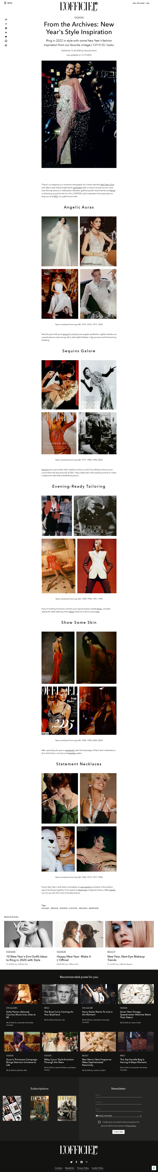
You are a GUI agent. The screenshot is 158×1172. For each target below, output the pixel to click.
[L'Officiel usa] (79, 6)
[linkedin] (6, 33)
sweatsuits (69, 750)
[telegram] (6, 45)
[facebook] (6, 24)
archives (83, 908)
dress (99, 609)
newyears (94, 908)
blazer (72, 611)
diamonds (82, 890)
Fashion (79, 17)
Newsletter (69, 1168)
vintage (54, 908)
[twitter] (6, 37)
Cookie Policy (97, 1168)
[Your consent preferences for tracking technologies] (154, 1168)
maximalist (77, 187)
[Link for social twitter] (71, 1162)
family (112, 190)
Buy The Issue (139, 3)
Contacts (58, 1168)
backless (72, 753)
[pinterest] (6, 28)
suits (97, 611)
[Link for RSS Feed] (86, 1162)
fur (92, 337)
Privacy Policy (131, 1126)
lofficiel (73, 908)
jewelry (112, 890)
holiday (45, 908)
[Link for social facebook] (76, 1162)
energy (66, 334)
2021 (56, 196)
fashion (64, 908)
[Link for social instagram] (81, 1162)
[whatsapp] (6, 41)
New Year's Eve (107, 184)
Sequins (45, 469)
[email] (6, 20)
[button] (76, 1108)
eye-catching (86, 887)
